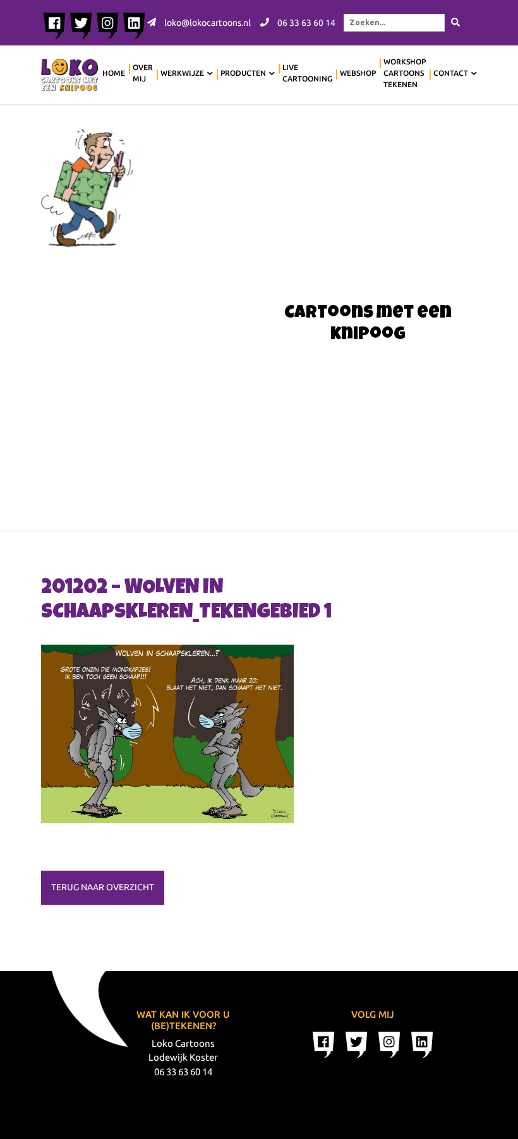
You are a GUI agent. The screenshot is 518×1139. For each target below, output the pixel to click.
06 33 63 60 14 (305, 23)
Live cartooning (307, 73)
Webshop (358, 73)
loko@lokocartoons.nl (206, 23)
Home (113, 73)
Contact (450, 73)
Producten (243, 73)
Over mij (143, 73)
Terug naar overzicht (102, 887)
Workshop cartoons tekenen (404, 72)
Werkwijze (182, 73)
